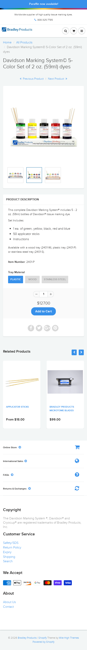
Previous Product (33, 78)
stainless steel (55, 279)
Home (7, 42)
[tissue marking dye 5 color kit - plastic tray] (43, 127)
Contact (8, 607)
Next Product (56, 78)
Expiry (7, 552)
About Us (9, 602)
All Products (24, 42)
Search (8, 561)
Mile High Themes (69, 637)
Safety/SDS (10, 543)
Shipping (9, 557)
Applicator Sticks (17, 407)
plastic (15, 279)
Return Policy (12, 547)
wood (32, 279)
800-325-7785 (45, 19)
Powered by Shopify (43, 642)
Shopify (42, 637)
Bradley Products (27, 637)
